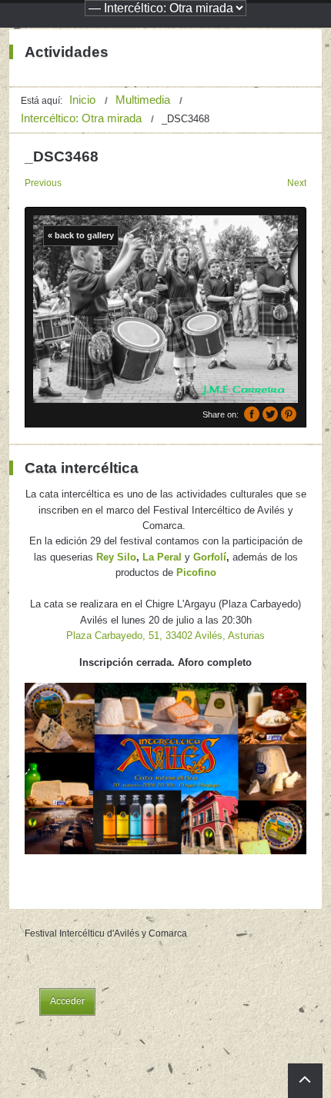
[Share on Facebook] (251, 414)
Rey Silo (116, 557)
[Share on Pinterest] (288, 414)
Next (296, 183)
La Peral (162, 557)
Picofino (196, 572)
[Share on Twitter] (270, 414)
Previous (43, 183)
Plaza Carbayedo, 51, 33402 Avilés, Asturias (165, 635)
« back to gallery (81, 235)
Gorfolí (209, 557)
